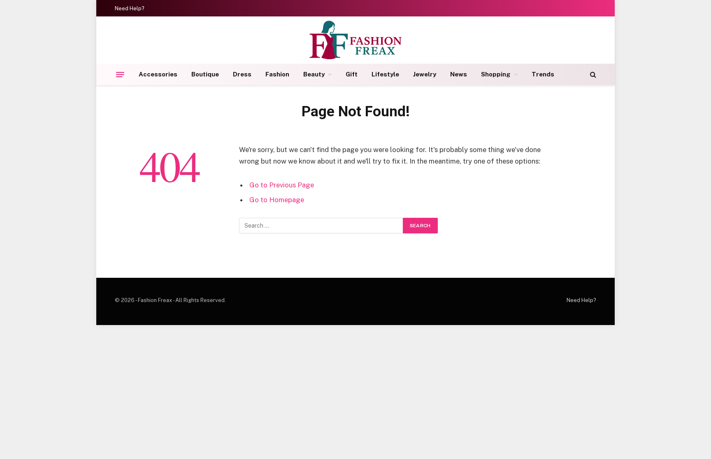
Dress (242, 74)
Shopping (496, 74)
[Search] (592, 74)
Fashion (277, 74)
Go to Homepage (276, 200)
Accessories (158, 74)
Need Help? (129, 8)
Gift (352, 74)
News (458, 74)
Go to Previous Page (281, 185)
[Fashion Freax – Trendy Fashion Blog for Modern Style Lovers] (355, 40)
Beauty (314, 74)
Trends (543, 74)
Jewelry (424, 74)
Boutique (205, 74)
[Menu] (120, 74)
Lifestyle (385, 74)
